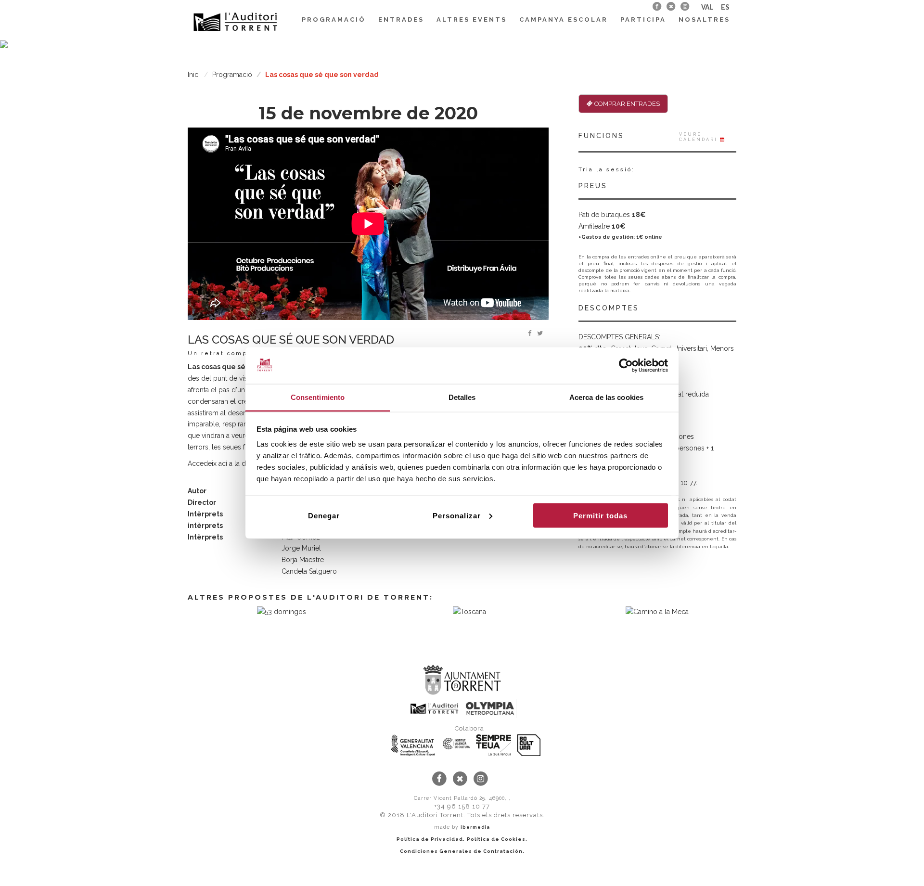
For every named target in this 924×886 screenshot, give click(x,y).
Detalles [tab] (462, 397)
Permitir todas (600, 515)
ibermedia (475, 827)
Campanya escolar (563, 19)
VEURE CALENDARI (699, 137)
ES (725, 7)
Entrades (401, 19)
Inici (194, 74)
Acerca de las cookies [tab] (606, 397)
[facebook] (657, 6)
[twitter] (671, 6)
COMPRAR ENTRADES (626, 103)
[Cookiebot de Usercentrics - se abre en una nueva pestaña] (626, 366)
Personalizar (457, 515)
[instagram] (685, 6)
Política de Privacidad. (431, 839)
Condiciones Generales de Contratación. (462, 851)
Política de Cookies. (497, 839)
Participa (643, 19)
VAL (707, 7)
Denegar (324, 515)
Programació (334, 19)
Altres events (471, 19)
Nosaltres (704, 19)
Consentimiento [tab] (318, 397)
